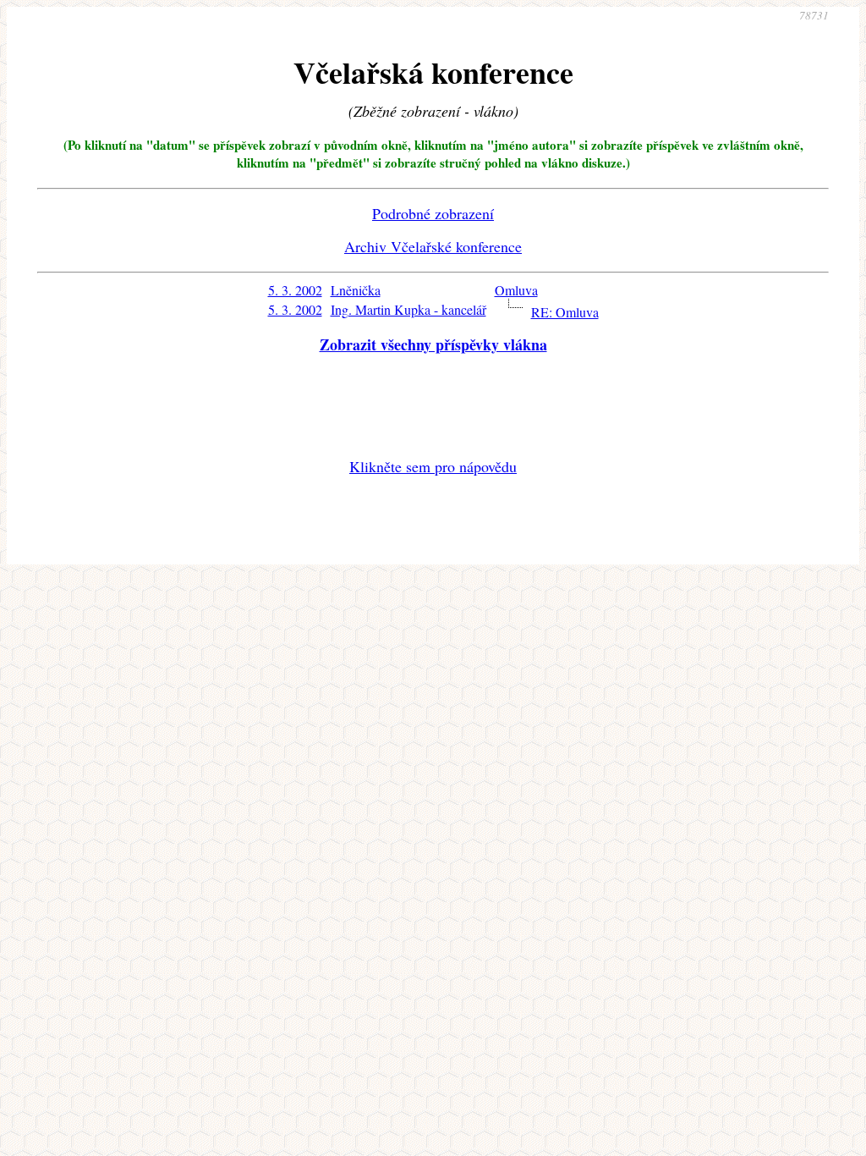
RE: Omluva (565, 312)
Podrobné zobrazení (433, 213)
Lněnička (356, 290)
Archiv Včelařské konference (433, 246)
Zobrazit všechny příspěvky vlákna (433, 344)
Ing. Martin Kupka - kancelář (408, 309)
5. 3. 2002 (295, 290)
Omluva (516, 290)
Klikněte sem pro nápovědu (433, 466)
